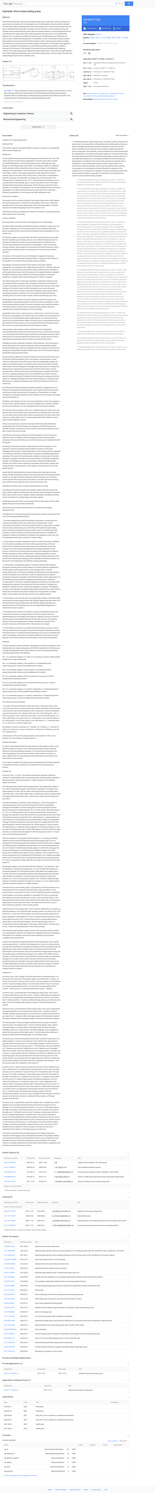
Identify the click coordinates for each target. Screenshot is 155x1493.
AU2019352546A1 (10, 1329)
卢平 (122, 38)
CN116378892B (9, 1277)
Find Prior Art (106, 28)
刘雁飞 (114, 38)
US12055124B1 (9, 1281)
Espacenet (97, 99)
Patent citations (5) (93, 93)
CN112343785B (9, 1221)
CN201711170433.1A (11, 1373)
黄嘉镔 (92, 38)
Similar (118, 28)
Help (105, 1490)
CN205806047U (9, 1177)
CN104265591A (9, 1172)
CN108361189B (9, 1321)
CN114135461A (9, 1342)
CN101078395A (9, 1162)
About (50, 1490)
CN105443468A (9, 1264)
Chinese (98, 34)
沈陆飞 (97, 38)
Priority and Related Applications (103, 96)
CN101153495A (9, 1167)
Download (113, 1441)
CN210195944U (9, 1334)
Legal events (113, 93)
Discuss (115, 99)
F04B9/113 (10, 91)
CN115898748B (9, 1251)
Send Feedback (60, 1490)
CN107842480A (9, 1312)
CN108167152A (9, 1181)
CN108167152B (9, 1211)
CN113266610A (9, 1255)
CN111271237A (9, 1290)
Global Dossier (106, 99)
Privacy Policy (96, 1490)
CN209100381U (9, 1303)
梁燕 (118, 38)
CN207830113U (9, 1338)
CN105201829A (9, 1299)
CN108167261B (9, 1307)
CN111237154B (9, 1216)
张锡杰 (108, 38)
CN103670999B (9, 1286)
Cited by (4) (105, 93)
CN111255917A (9, 1351)
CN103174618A (9, 1272)
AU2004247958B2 (10, 1259)
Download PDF (91, 28)
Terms (86, 1490)
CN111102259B (9, 1316)
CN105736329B (9, 1347)
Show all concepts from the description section (20, 1475)
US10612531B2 (9, 1268)
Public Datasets (75, 1490)
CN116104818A (9, 1225)
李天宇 (103, 38)
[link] (38, 94)
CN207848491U (9, 1294)
